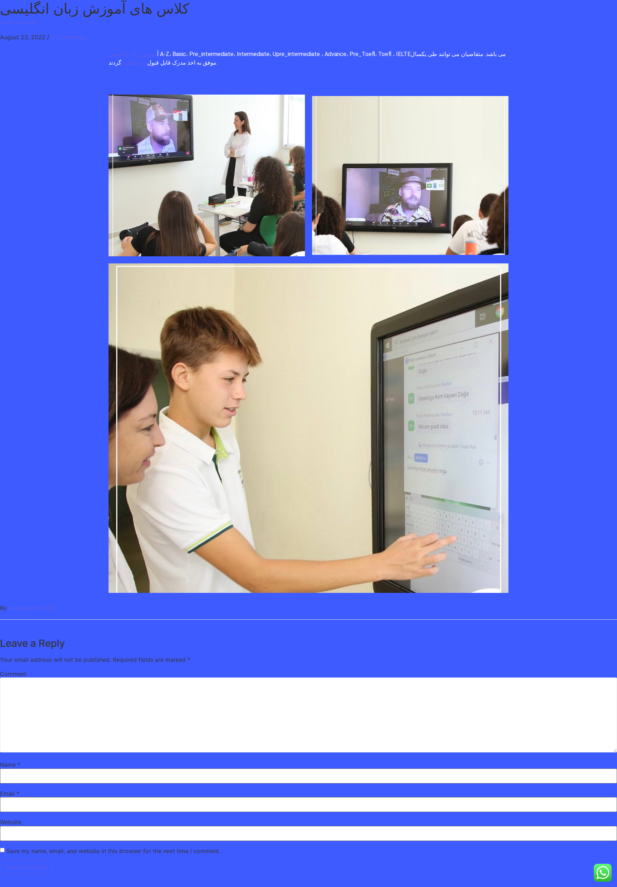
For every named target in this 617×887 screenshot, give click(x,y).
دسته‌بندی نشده (18, 21)
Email (9, 793)
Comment (13, 674)
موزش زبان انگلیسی (133, 54)
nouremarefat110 (31, 607)
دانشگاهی (133, 62)
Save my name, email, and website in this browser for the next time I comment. (113, 851)
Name (10, 764)
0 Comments (68, 37)
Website (10, 822)
